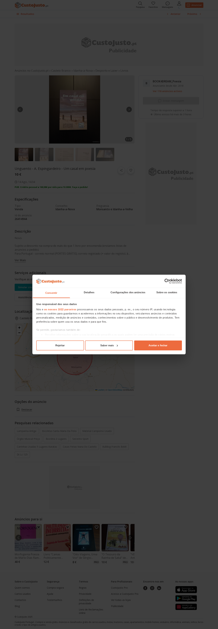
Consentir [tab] (51, 292)
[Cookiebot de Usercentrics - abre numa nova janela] (167, 281)
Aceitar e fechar (158, 345)
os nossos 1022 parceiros (60, 309)
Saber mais (107, 345)
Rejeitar (60, 345)
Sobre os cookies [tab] (166, 292)
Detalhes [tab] (89, 292)
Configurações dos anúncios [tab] (128, 292)
